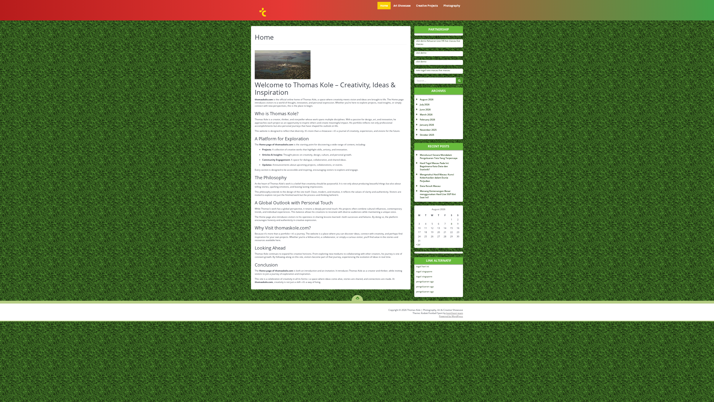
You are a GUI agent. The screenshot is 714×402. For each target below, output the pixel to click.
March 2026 (426, 114)
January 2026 (427, 124)
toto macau (432, 70)
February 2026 (427, 119)
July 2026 (425, 104)
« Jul (418, 244)
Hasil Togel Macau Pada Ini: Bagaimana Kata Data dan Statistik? (434, 166)
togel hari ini (422, 266)
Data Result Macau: (430, 186)
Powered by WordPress (451, 316)
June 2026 (425, 109)
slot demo (421, 40)
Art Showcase (402, 5)
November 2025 (428, 129)
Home (384, 5)
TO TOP (357, 297)
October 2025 (427, 134)
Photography (451, 5)
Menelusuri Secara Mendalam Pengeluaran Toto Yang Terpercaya (438, 156)
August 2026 (426, 99)
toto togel (421, 70)
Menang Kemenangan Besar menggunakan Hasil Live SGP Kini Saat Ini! (438, 194)
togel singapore (424, 271)
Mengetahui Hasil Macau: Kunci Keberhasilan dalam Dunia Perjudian (437, 177)
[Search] (459, 80)
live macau (450, 40)
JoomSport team (454, 313)
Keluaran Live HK (435, 40)
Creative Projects (427, 5)
